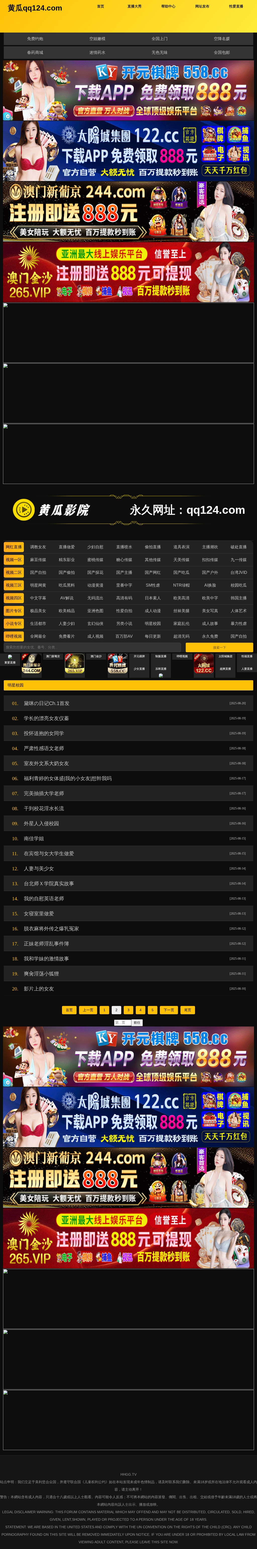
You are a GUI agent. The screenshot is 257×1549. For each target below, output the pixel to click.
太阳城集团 (225, 656)
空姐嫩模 (97, 39)
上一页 (88, 1010)
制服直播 (160, 656)
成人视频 (95, 636)
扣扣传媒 (210, 560)
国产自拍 (38, 572)
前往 (137, 1022)
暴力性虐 (239, 623)
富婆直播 (10, 662)
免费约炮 (35, 39)
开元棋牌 (139, 656)
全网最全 (38, 636)
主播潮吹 (210, 547)
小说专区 (14, 623)
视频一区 (14, 560)
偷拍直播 (153, 547)
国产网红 (153, 572)
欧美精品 (67, 611)
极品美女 (38, 611)
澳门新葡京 (53, 656)
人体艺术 (239, 611)
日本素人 (153, 598)
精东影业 (67, 560)
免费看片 (67, 636)
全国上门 (160, 39)
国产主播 (124, 572)
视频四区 (14, 598)
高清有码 (124, 598)
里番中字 (124, 585)
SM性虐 (153, 585)
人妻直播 (246, 668)
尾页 (187, 1010)
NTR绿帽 (181, 585)
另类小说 (124, 623)
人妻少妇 (67, 623)
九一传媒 (239, 560)
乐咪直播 (160, 668)
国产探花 (95, 572)
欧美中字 (210, 598)
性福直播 (246, 656)
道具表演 (181, 547)
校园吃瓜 (239, 585)
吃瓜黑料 (67, 585)
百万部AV (124, 636)
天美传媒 (181, 560)
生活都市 (38, 623)
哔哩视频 (14, 636)
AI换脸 (210, 585)
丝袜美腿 (181, 611)
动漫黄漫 (95, 585)
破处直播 (239, 547)
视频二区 (14, 572)
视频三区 (14, 585)
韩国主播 (239, 598)
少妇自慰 (95, 547)
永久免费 (210, 636)
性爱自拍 (124, 611)
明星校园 (153, 623)
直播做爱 (67, 547)
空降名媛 (222, 39)
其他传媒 (153, 560)
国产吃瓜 (181, 572)
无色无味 (160, 52)
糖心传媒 (124, 560)
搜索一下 (219, 647)
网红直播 (14, 547)
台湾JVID (238, 572)
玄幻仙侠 (95, 623)
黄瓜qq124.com (35, 8)
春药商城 (35, 52)
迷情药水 (97, 52)
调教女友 (38, 547)
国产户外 (210, 572)
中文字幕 (38, 598)
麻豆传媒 (38, 560)
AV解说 (67, 598)
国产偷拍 (67, 572)
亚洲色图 (95, 611)
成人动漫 (153, 611)
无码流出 (95, 598)
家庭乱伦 (181, 623)
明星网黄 (38, 585)
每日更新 (153, 636)
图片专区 (14, 611)
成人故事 (210, 623)
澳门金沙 (96, 656)
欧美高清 (181, 598)
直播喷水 (124, 547)
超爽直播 (225, 668)
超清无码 (181, 636)
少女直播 (139, 668)
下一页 (169, 1010)
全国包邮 (222, 52)
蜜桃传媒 (95, 560)
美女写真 (210, 611)
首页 (69, 1010)
